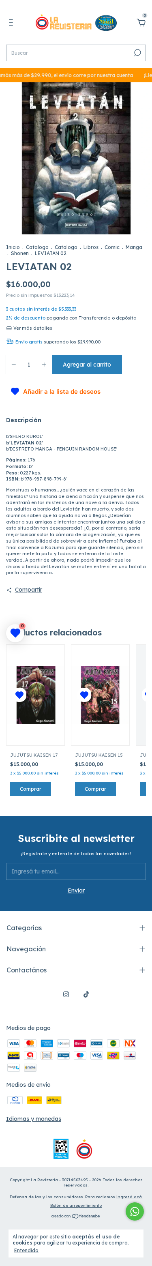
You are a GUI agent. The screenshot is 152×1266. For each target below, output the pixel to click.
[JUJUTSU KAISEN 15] (100, 695)
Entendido (26, 1250)
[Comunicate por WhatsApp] (135, 1211)
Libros (90, 247)
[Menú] (12, 23)
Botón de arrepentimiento (76, 1205)
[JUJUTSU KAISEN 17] (35, 695)
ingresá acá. (129, 1196)
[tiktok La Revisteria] (86, 994)
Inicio (13, 247)
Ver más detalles (32, 328)
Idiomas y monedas (33, 1118)
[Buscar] (137, 52)
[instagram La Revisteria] (66, 994)
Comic (112, 247)
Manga (134, 247)
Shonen (20, 253)
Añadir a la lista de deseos (62, 391)
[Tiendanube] (76, 1217)
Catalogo (37, 247)
